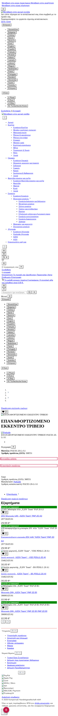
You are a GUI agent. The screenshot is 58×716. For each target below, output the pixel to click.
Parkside (17, 482)
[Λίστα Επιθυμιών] (3, 261)
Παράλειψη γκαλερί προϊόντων (14, 499)
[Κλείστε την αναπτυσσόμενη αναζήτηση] (34, 292)
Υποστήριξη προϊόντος (10, 465)
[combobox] (14, 292)
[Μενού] (4, 250)
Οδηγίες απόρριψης (15, 643)
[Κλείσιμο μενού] (21, 266)
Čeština (11, 35)
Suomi (10, 83)
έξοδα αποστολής (42, 703)
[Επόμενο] (4, 246)
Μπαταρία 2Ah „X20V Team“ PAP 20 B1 (19, 592)
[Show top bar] (4, 285)
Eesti (10, 44)
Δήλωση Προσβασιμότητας (18, 668)
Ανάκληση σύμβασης (11, 697)
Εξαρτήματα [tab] (11, 494)
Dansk (10, 38)
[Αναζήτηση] (5, 257)
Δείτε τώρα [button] (6, 21)
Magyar (11, 66)
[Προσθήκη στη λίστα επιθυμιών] (4, 412)
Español (11, 49)
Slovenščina (13, 30)
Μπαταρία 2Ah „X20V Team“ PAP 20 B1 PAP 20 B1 (24, 611)
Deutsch (11, 41)
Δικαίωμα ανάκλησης (16, 665)
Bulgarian (12, 32)
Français (11, 52)
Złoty (11, 103)
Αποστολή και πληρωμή (17, 638)
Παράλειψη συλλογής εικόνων (14, 408)
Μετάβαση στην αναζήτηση (42, 3)
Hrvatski (11, 55)
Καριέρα (10, 648)
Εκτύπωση (11, 663)
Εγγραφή (17, 111)
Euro (10, 100)
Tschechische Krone (17, 106)
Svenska (11, 86)
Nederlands (12, 69)
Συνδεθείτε (6, 111)
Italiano (11, 58)
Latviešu (11, 60)
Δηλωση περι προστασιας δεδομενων (23, 660)
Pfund (11, 98)
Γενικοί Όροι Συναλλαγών (18, 658)
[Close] (4, 289)
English (11, 46)
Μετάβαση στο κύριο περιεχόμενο (16, 3)
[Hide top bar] (3, 9)
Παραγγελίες (42, 275)
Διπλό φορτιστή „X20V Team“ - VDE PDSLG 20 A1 (23, 557)
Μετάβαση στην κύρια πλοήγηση (16, 6)
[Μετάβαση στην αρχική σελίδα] (15, 12)
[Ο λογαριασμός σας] (4, 263)
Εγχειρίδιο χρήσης (8, 459)
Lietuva (11, 63)
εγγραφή (7, 272)
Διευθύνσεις (31, 275)
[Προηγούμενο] (4, 117)
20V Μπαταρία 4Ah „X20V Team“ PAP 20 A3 (21, 516)
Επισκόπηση (7, 275)
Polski (10, 72)
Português (12, 74)
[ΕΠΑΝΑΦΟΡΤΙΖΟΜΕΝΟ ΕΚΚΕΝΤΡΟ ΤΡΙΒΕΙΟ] (24, 415)
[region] (29, 413)
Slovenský (12, 80)
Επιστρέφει (11, 641)
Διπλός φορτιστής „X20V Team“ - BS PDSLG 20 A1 (23, 573)
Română (11, 77)
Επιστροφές (16, 277)
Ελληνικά (12, 88)
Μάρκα (10, 646)
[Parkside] (29, 432)
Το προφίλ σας (19, 275)
